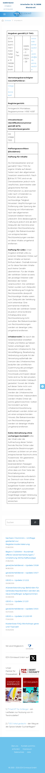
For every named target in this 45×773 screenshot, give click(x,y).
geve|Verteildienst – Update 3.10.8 (22, 565)
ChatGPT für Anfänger (18, 709)
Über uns (14, 746)
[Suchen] (35, 522)
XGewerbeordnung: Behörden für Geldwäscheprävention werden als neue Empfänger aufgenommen (22, 590)
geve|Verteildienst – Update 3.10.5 (22, 609)
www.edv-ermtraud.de (33, 44)
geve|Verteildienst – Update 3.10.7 (22, 573)
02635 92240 (8, 3)
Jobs (29, 752)
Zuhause (8, 20)
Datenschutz (19, 752)
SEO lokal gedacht (17, 723)
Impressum (27, 749)
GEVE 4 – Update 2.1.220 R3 (19, 616)
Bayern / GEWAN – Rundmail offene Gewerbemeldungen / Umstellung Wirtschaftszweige (21, 554)
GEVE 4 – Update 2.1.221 (17, 601)
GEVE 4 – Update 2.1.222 (17, 580)
